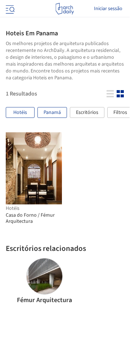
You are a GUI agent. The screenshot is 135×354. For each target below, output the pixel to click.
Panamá (52, 112)
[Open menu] (9, 9)
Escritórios (87, 112)
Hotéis (20, 112)
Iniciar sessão (108, 8)
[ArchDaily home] (64, 8)
